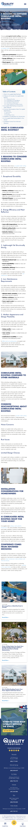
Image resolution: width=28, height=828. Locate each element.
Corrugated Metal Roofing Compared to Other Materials (13, 106)
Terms (15, 817)
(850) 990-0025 (14, 802)
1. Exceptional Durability (10, 99)
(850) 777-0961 (14, 761)
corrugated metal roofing (20, 165)
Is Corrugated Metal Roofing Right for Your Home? (14, 119)
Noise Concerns (9, 112)
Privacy (19, 819)
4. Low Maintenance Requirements (12, 102)
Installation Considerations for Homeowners (14, 116)
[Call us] (14, 823)
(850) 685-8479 (14, 770)
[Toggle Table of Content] (23, 91)
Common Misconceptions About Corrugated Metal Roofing (14, 110)
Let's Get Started (8, 730)
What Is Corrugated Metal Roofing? (12, 94)
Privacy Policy (10, 817)
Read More (5, 617)
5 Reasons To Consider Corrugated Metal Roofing (14, 96)
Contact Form (5, 826)
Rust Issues (8, 113)
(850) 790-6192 (14, 781)
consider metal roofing (21, 415)
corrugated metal (5, 48)
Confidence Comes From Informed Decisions (12, 122)
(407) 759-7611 (14, 811)
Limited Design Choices (10, 114)
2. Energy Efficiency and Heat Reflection (13, 100)
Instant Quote (23, 826)
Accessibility (19, 817)
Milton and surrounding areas (9, 341)
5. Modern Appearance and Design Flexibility (14, 104)
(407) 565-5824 (14, 791)
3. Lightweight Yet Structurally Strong (12, 101)
